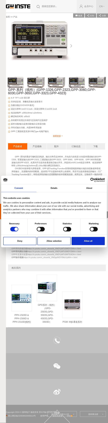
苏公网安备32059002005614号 (22, 416)
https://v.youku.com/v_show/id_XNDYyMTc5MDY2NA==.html (54, 248)
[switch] (41, 229)
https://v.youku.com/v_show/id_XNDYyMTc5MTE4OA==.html (54, 254)
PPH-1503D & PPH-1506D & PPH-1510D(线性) (22, 318)
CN (101, 6)
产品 (15, 17)
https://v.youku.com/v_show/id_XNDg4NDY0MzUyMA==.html (50, 257)
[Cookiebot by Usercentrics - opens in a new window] (92, 180)
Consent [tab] (18, 188)
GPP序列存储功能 (19, 248)
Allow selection (54, 241)
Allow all (88, 241)
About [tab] (89, 188)
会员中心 (88, 6)
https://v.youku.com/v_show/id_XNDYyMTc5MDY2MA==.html (54, 251)
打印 (92, 16)
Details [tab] (54, 188)
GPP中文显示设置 (19, 254)
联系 (80, 16)
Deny (19, 241)
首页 (8, 17)
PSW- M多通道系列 (72, 322)
